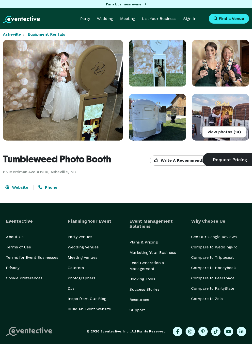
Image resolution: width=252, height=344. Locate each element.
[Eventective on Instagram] (190, 331)
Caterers (76, 267)
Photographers (81, 278)
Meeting (127, 18)
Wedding (105, 18)
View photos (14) (224, 131)
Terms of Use (18, 247)
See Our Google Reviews (214, 236)
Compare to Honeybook (213, 267)
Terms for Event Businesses (32, 257)
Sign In (189, 18)
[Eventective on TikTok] (215, 331)
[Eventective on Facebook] (177, 331)
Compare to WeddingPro (214, 247)
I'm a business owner (124, 4)
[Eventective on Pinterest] (203, 331)
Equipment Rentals (46, 34)
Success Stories (144, 289)
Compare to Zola (207, 298)
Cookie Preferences (24, 278)
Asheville (12, 34)
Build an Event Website (89, 309)
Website (19, 187)
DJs (71, 288)
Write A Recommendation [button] (185, 160)
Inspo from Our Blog (87, 298)
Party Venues (80, 236)
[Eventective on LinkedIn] (241, 331)
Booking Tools (142, 279)
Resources (139, 299)
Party (85, 18)
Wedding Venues (83, 247)
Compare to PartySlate (212, 288)
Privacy (12, 267)
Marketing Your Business (152, 252)
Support (137, 310)
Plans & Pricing (143, 242)
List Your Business (159, 18)
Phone (50, 187)
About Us (15, 236)
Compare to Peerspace (213, 278)
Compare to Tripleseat (212, 257)
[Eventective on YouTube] (228, 331)
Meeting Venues (82, 257)
